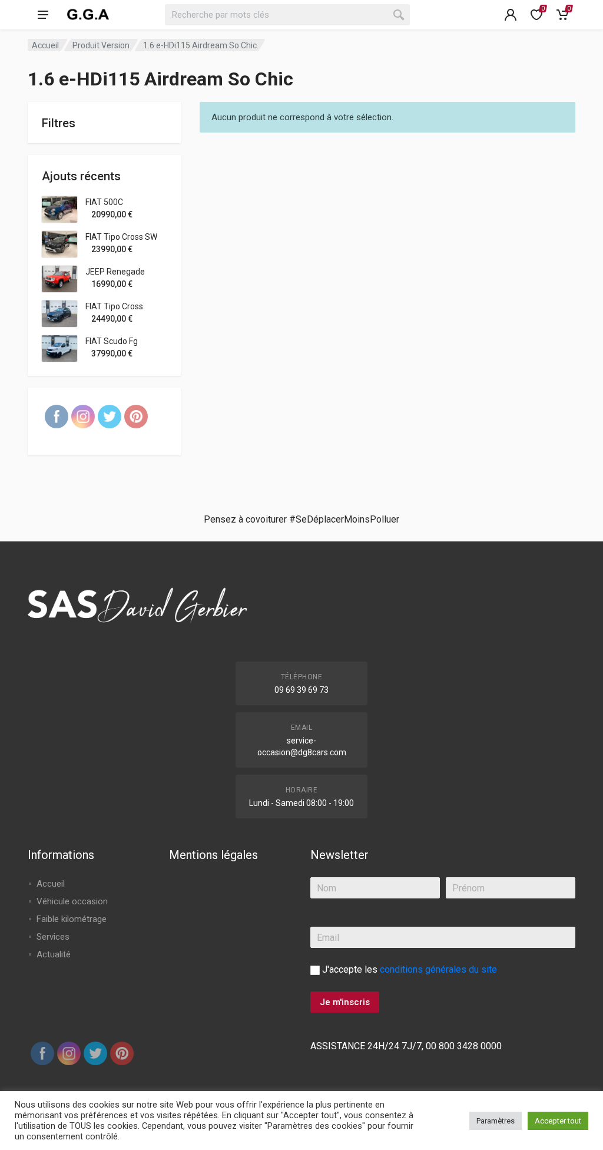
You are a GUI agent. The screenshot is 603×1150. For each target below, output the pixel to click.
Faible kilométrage (72, 919)
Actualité (54, 954)
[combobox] (287, 14)
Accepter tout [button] (558, 1120)
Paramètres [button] (495, 1120)
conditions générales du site (438, 969)
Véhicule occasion (72, 901)
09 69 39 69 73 (301, 690)
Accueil (45, 45)
